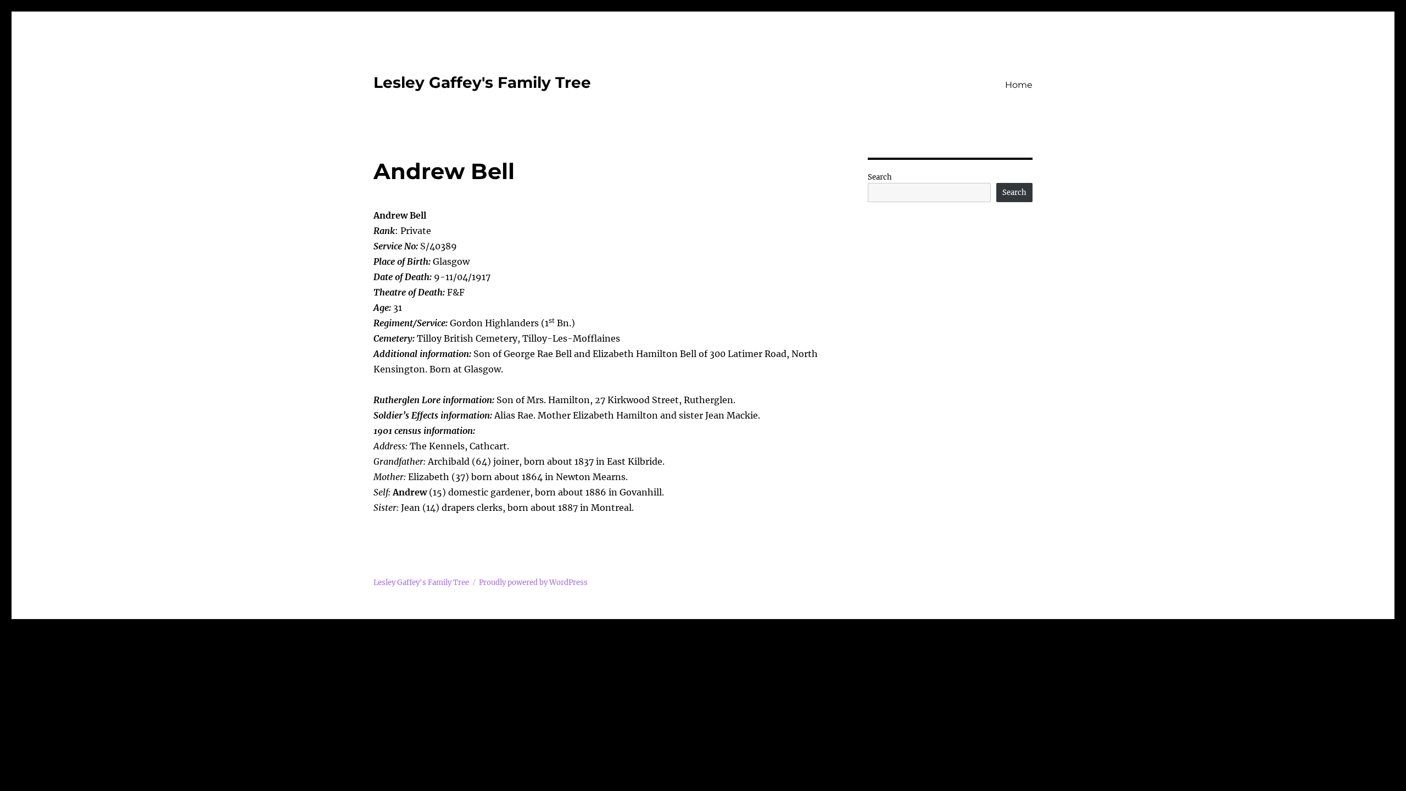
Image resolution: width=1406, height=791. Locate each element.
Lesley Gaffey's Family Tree (482, 82)
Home (1019, 85)
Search (880, 177)
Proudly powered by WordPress (533, 582)
